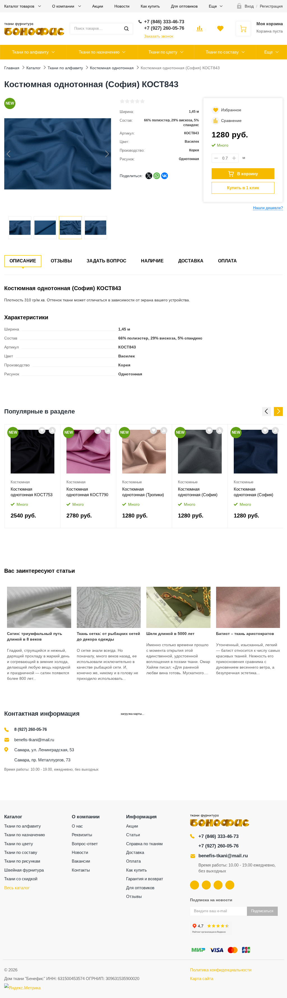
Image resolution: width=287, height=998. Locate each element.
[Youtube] (206, 885)
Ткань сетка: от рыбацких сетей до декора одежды (108, 636)
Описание (23, 260)
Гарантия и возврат (144, 878)
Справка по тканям (144, 843)
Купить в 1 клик (243, 187)
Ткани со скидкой (20, 878)
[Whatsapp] (229, 885)
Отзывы (61, 260)
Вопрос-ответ (85, 843)
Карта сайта (201, 978)
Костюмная (20, 482)
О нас (77, 826)
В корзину (247, 173)
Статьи (133, 834)
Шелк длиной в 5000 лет (170, 633)
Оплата (227, 260)
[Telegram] (218, 885)
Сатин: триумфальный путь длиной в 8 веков (34, 636)
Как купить (150, 6)
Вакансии (81, 861)
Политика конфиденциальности (220, 969)
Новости (121, 6)
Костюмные (132, 482)
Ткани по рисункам (22, 861)
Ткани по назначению (99, 52)
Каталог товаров (19, 6)
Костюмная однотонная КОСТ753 (31, 492)
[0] (199, 30)
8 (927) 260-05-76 (30, 729)
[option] (33, 476)
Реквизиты (82, 834)
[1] (122, 101)
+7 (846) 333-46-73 (218, 836)
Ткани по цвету (163, 52)
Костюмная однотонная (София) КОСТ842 (197, 492)
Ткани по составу (222, 52)
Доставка (190, 260)
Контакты (81, 870)
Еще (213, 6)
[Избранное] (41, 430)
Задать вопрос (106, 260)
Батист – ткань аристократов (245, 633)
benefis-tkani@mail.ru (34, 739)
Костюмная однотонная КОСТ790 (87, 492)
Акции (97, 6)
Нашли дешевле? (268, 208)
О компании (63, 6)
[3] (132, 101)
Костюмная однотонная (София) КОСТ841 (253, 492)
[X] (148, 175)
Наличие (152, 260)
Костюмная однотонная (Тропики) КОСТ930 (143, 492)
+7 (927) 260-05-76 (218, 846)
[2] (127, 101)
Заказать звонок (158, 36)
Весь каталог (16, 887)
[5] (142, 101)
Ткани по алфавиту (30, 52)
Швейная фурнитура (24, 870)
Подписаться (262, 911)
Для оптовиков (184, 6)
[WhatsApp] (156, 175)
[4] (137, 101)
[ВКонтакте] (164, 175)
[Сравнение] (52, 430)
